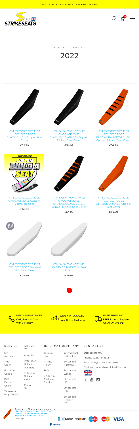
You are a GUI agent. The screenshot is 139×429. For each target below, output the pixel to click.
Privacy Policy (48, 363)
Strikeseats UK (69, 381)
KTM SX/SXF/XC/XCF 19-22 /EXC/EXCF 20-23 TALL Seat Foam (68, 267)
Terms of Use (48, 354)
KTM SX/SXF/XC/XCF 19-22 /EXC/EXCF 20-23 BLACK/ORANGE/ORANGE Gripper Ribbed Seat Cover (113, 135)
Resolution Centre (10, 372)
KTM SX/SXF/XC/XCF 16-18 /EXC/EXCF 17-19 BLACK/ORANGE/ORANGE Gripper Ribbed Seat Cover (33, 413)
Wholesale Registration (10, 393)
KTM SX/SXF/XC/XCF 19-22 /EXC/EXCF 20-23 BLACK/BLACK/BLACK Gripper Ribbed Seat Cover (68, 135)
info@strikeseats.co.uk (104, 362)
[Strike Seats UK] (21, 18)
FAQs (47, 370)
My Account (9, 354)
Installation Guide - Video (30, 376)
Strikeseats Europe (69, 372)
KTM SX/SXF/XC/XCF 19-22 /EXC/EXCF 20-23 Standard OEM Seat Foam (24, 267)
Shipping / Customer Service (49, 379)
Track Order (7, 363)
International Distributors (69, 354)
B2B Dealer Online (8, 382)
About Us (29, 355)
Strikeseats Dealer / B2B (69, 400)
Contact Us (28, 387)
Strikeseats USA (69, 389)
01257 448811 (100, 357)
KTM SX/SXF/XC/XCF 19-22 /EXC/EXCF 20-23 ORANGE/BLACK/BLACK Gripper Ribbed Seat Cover (69, 202)
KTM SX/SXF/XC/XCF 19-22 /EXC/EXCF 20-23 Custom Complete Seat (24, 200)
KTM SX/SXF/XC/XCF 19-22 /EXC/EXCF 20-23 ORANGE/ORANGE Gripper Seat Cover (113, 202)
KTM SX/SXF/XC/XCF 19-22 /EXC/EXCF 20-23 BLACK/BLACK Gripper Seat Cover (24, 135)
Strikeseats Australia (69, 363)
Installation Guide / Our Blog (30, 364)
